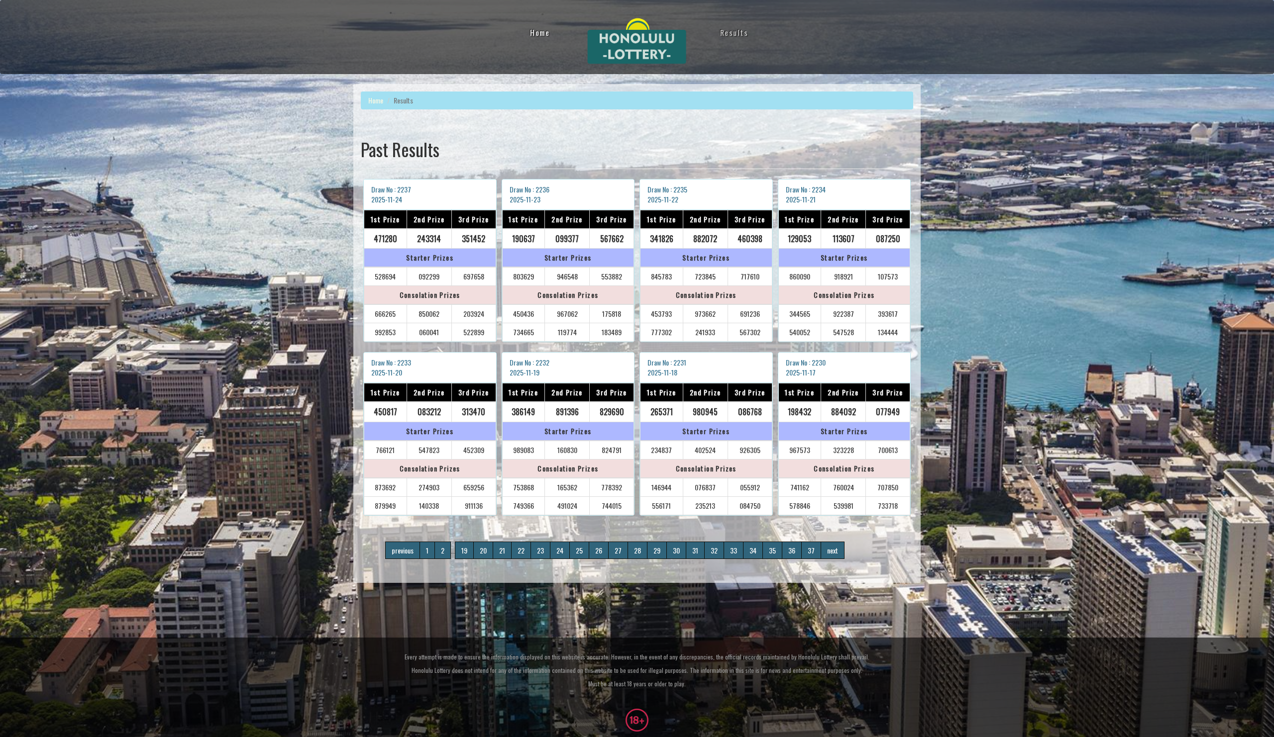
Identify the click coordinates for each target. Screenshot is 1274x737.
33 (733, 550)
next (832, 550)
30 (676, 550)
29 (656, 550)
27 (618, 550)
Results (734, 32)
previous (403, 550)
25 (579, 550)
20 (483, 550)
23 (540, 550)
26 (598, 550)
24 (559, 550)
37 (811, 550)
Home (539, 32)
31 (695, 550)
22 (521, 550)
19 (464, 550)
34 (752, 550)
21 (502, 550)
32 (714, 550)
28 (637, 550)
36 (791, 550)
